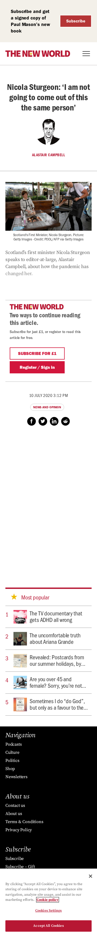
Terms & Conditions (24, 821)
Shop (10, 768)
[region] (48, 902)
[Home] (37, 53)
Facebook (31, 421)
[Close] (90, 876)
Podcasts (13, 744)
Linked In (54, 421)
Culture (12, 752)
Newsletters (16, 777)
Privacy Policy (18, 830)
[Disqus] (48, 501)
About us (13, 813)
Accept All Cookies (48, 926)
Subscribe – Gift (20, 866)
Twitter (43, 421)
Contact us (15, 805)
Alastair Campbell (48, 154)
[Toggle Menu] (86, 53)
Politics (12, 760)
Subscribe (75, 21)
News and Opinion (47, 407)
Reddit (65, 421)
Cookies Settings (48, 910)
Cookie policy (47, 900)
